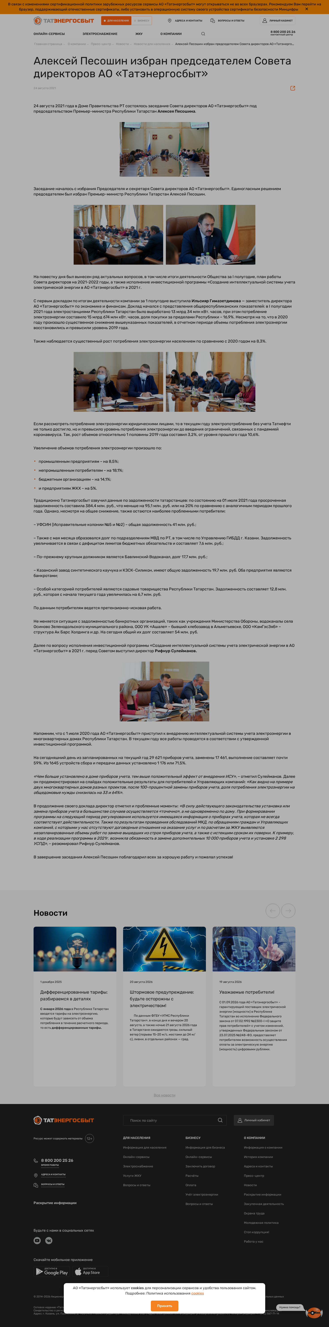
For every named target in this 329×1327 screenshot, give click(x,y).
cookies (197, 1293)
